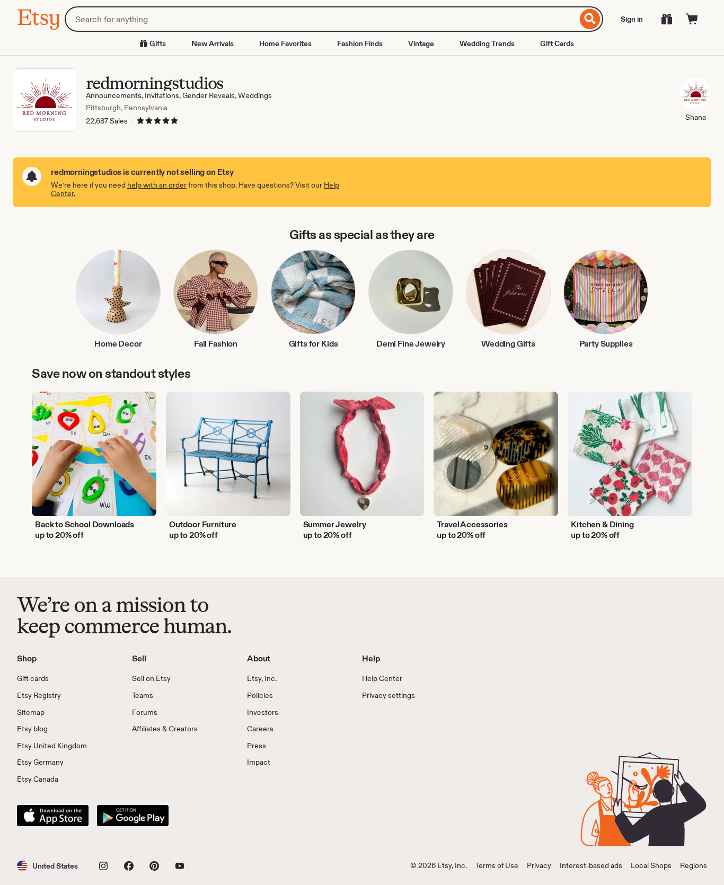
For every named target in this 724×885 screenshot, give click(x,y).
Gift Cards (557, 43)
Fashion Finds (360, 43)
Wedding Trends (487, 43)
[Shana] (695, 94)
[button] (47, 866)
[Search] (590, 19)
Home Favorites (285, 43)
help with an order (157, 185)
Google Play (133, 815)
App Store (53, 815)
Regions (693, 865)
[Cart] (692, 19)
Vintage (421, 43)
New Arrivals (212, 43)
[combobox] (321, 19)
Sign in (632, 19)
